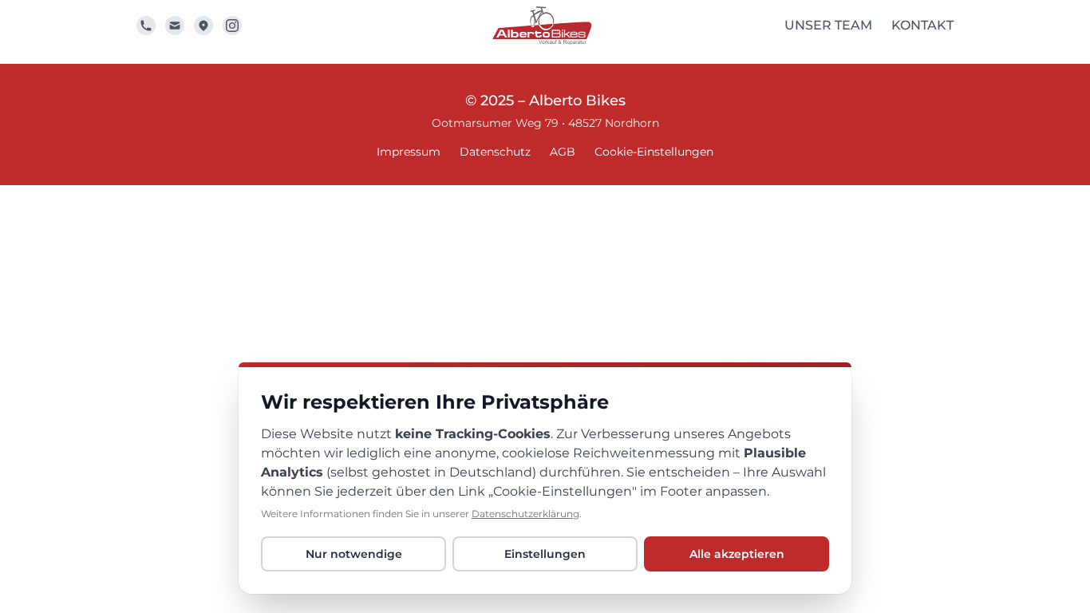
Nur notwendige (354, 554)
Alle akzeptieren (736, 554)
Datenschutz (495, 151)
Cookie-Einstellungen (653, 151)
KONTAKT (922, 25)
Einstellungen (545, 554)
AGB (562, 151)
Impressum (408, 151)
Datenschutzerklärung (525, 514)
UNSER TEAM (828, 25)
